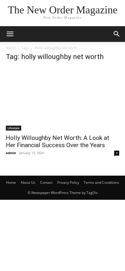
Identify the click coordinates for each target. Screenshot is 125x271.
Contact (46, 182)
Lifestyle (13, 128)
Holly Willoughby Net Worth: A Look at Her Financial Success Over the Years (57, 141)
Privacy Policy (68, 182)
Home (11, 47)
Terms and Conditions (101, 182)
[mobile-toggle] (10, 34)
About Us (28, 182)
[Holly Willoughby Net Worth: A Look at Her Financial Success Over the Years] (62, 99)
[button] (117, 34)
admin (11, 153)
